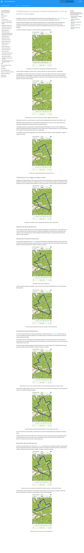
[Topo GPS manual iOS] (1, 1)
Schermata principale (5, 12)
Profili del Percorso (5, 36)
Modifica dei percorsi (6, 38)
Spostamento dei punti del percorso (76, 23)
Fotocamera (3, 68)
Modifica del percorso (6, 43)
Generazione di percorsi (6, 28)
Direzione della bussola (5, 70)
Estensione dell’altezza (5, 73)
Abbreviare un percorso (6, 41)
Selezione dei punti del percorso (75, 20)
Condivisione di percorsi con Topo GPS (7, 58)
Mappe (2, 14)
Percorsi (17, 5)
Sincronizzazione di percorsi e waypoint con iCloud (7, 61)
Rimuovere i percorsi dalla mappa (7, 23)
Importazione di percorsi (6, 54)
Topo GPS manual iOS (5, 5)
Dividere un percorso (6, 46)
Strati (2, 63)
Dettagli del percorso (6, 31)
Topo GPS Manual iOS (5, 10)
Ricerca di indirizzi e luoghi (6, 65)
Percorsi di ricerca (5, 51)
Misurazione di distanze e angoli (7, 71)
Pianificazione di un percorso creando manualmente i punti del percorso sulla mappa (76, 13)
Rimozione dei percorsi (6, 48)
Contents (72, 10)
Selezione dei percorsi (6, 49)
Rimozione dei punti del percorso (75, 28)
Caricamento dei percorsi (6, 20)
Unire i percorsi (4, 44)
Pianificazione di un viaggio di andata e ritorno (76, 17)
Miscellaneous (4, 76)
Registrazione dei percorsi (7, 25)
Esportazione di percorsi (6, 56)
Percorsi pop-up (5, 19)
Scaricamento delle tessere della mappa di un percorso (7, 34)
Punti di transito (4, 15)
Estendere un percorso (6, 39)
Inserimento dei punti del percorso (75, 25)
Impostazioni (3, 75)
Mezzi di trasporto (5, 30)
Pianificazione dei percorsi (26, 5)
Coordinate (3, 66)
